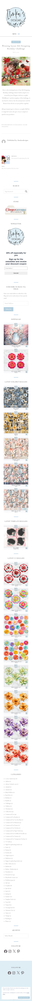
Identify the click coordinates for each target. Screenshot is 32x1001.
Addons (7, 781)
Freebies (7, 853)
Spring (7, 894)
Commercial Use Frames (11, 825)
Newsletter (8, 872)
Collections (8, 811)
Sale (6, 883)
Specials (7, 888)
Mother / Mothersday (10, 869)
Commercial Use (9, 814)
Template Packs (9, 899)
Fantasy (7, 850)
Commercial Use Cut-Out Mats (13, 820)
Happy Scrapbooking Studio (12, 861)
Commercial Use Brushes (11, 817)
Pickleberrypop (9, 880)
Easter (7, 847)
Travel (7, 902)
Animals (7, 787)
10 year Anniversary (10, 779)
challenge (5, 126)
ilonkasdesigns (8, 124)
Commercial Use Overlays (12, 828)
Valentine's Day (9, 910)
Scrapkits (7, 885)
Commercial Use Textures (12, 836)
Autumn (7, 790)
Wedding (7, 918)
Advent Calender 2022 (11, 784)
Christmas (8, 809)
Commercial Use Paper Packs (13, 831)
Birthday (7, 798)
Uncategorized (9, 907)
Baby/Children (9, 792)
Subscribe (8, 309)
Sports (7, 891)
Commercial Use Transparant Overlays (15, 839)
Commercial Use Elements (12, 822)
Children (7, 806)
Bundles (7, 801)
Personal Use (8, 875)
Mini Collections (9, 864)
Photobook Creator (10, 877)
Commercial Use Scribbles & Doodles (15, 833)
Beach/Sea (8, 795)
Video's (7, 913)
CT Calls (7, 842)
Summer (7, 896)
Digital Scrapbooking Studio (12, 844)
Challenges (16, 41)
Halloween (8, 858)
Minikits (7, 866)
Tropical (7, 905)
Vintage (7, 916)
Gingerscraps (8, 855)
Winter (7, 921)
